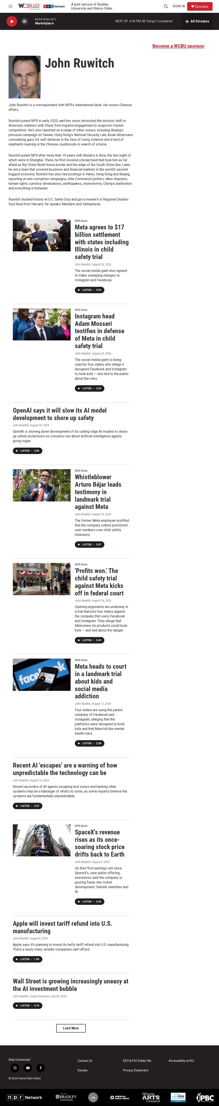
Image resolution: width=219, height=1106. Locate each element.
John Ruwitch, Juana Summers (31, 996)
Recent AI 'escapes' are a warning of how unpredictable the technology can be (65, 769)
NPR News (81, 221)
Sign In (179, 6)
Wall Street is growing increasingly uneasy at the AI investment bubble (70, 984)
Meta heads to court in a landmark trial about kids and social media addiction (100, 681)
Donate (201, 6)
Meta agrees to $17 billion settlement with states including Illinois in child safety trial (102, 242)
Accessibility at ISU (181, 1060)
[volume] (24, 21)
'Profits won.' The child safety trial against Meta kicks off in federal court (99, 582)
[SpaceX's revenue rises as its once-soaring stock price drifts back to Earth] (42, 840)
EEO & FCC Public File (137, 1060)
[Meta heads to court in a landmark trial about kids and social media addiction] (42, 675)
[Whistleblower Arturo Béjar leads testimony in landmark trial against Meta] (42, 485)
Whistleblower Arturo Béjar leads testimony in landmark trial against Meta (98, 491)
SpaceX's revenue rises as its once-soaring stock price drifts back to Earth (99, 843)
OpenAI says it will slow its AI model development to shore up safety (60, 414)
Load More (71, 1028)
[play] (11, 21)
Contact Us (85, 1060)
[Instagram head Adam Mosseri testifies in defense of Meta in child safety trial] (42, 324)
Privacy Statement (135, 1070)
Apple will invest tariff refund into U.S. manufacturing (62, 927)
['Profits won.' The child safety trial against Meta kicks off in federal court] (42, 579)
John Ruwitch (83, 264)
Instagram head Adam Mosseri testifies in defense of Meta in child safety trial (99, 331)
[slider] (31, 21)
